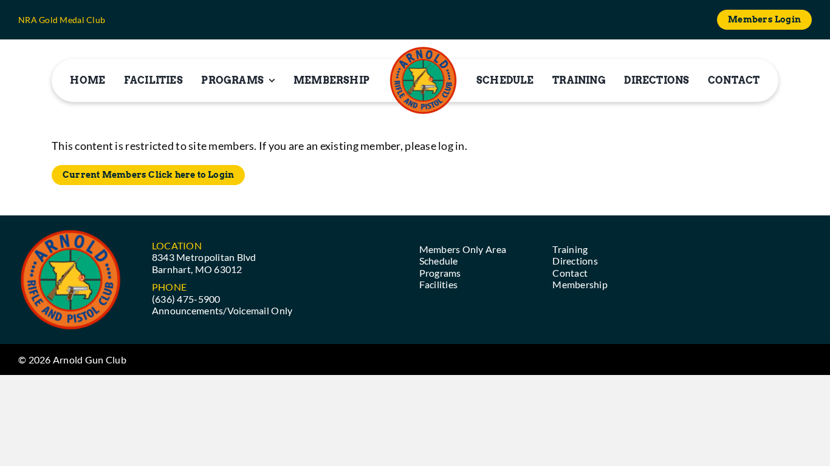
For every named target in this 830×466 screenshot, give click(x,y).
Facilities (438, 284)
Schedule (438, 260)
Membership (580, 284)
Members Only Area (463, 249)
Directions (575, 260)
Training (570, 249)
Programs (440, 273)
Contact (570, 273)
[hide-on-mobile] (423, 80)
